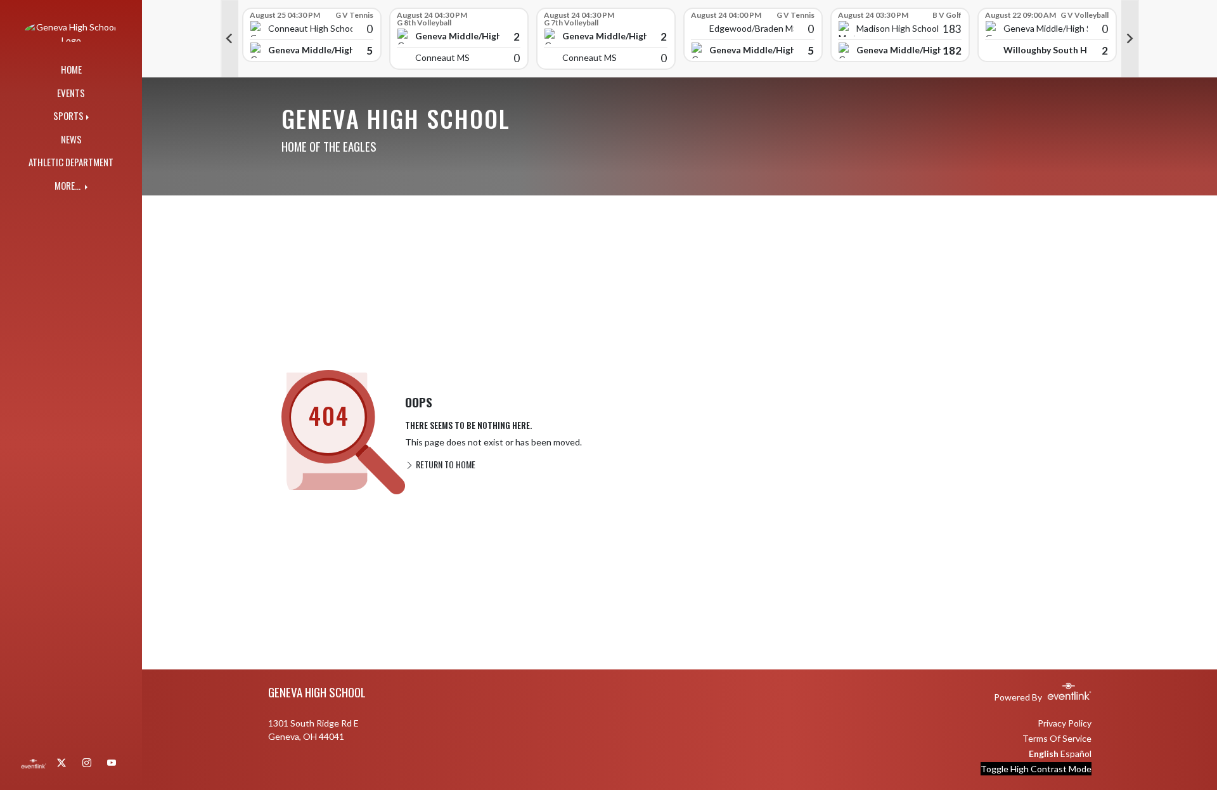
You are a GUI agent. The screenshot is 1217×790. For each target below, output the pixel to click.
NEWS (71, 139)
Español (1075, 753)
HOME (71, 69)
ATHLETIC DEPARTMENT (71, 162)
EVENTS (71, 93)
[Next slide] (1130, 38)
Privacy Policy (1064, 723)
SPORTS (68, 115)
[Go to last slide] (229, 38)
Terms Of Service (1056, 738)
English (1044, 753)
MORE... (68, 185)
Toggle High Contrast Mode (1036, 768)
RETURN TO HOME (444, 464)
